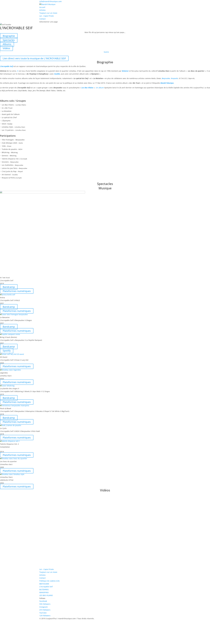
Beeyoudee (166, 78)
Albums (7, 44)
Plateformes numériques (17, 291)
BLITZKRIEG (44, 589)
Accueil (42, 7)
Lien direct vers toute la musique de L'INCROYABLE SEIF (34, 58)
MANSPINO (44, 592)
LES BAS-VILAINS (46, 595)
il (17, 71)
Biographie (9, 36)
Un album (100, 87)
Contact (42, 19)
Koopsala (174, 78)
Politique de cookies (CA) (49, 581)
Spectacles (9, 40)
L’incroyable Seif (46, 586)
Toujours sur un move (48, 13)
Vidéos (6, 48)
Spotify (7, 350)
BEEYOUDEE (44, 584)
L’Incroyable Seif (6, 66)
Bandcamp (9, 287)
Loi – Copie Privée (46, 16)
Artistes (42, 10)
